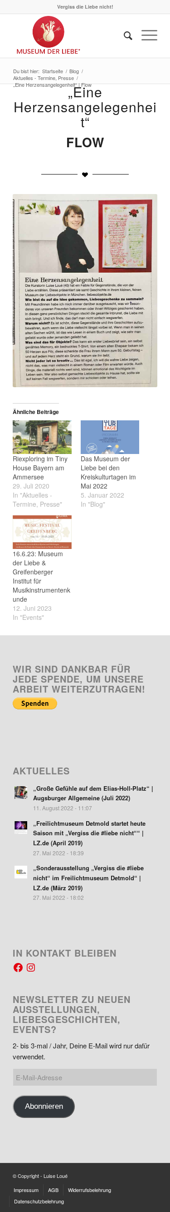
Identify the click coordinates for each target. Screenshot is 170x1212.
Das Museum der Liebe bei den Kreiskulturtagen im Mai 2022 (108, 472)
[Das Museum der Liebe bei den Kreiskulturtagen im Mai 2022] (110, 437)
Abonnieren (44, 1106)
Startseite (52, 71)
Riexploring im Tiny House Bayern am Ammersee (40, 467)
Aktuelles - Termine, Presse (43, 78)
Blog (74, 71)
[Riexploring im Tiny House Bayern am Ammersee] (42, 437)
